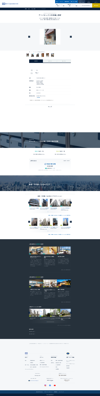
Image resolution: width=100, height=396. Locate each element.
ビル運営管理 (42, 362)
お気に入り (96, 2)
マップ (53, 168)
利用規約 (55, 391)
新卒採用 (67, 365)
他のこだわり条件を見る (65, 269)
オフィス (61, 1)
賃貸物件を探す (32, 331)
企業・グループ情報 (74, 1)
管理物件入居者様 (81, 2)
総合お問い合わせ (39, 391)
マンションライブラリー (86, 5)
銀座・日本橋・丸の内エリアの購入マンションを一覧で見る (59, 234)
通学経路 (38, 97)
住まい (57, 1)
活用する (69, 4)
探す (57, 4)
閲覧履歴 (88, 2)
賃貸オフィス (42, 360)
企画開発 (57, 369)
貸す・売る (27, 364)
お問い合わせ (96, 5)
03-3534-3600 (50, 166)
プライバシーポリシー (48, 391)
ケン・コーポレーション (70, 363)
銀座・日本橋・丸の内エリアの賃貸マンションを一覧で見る (59, 215)
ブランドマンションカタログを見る (63, 325)
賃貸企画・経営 (58, 362)
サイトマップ (61, 391)
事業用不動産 (67, 1)
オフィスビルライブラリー (44, 366)
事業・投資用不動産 (43, 364)
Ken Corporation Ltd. (10, 3)
